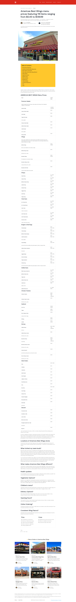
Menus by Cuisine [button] (48, 2)
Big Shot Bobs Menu (52, 557)
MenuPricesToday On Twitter (56, 600)
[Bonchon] (38, 573)
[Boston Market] (54, 573)
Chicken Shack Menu (20, 557)
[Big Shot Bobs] (54, 548)
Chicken (34, 8)
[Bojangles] (22, 573)
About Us (43, 2)
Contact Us (59, 2)
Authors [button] (54, 2)
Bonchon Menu (35, 581)
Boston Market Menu (52, 581)
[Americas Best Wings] (38, 548)
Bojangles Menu (19, 581)
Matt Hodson (48, 22)
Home (40, 2)
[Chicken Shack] (22, 548)
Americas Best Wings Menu (38, 557)
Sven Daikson (28, 22)
